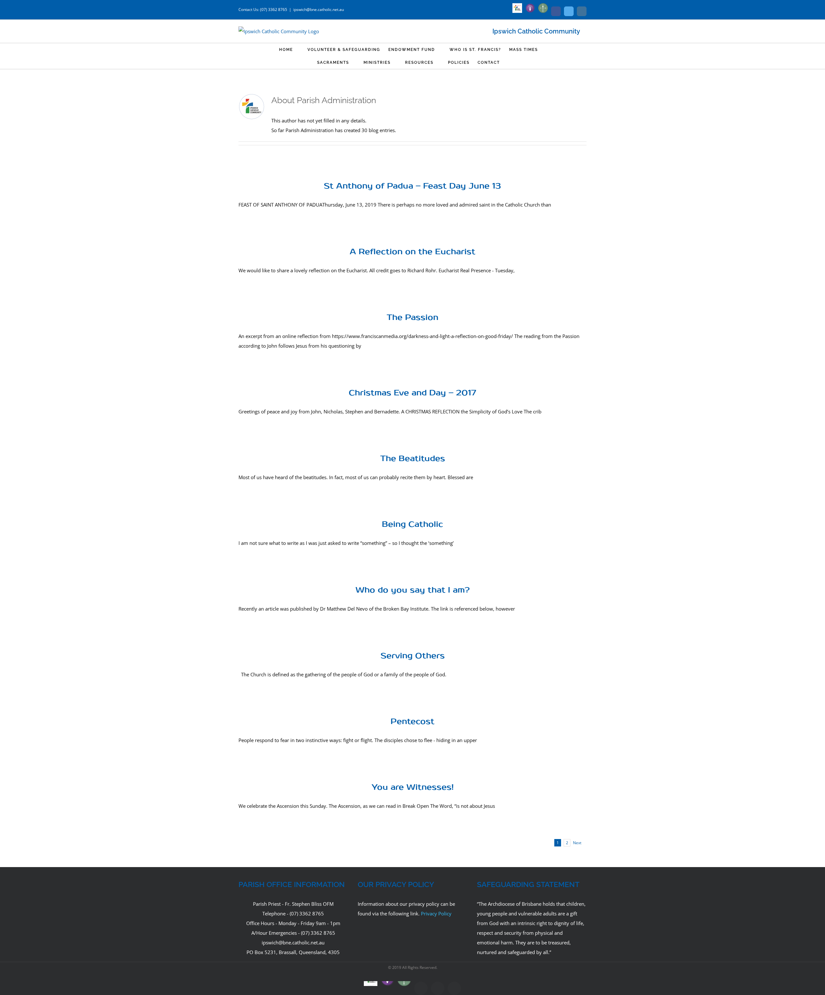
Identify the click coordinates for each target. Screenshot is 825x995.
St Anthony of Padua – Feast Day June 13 (412, 186)
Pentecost (412, 722)
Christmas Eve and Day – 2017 (412, 393)
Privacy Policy (436, 913)
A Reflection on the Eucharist (412, 252)
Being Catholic (412, 524)
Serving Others (413, 656)
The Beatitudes (412, 459)
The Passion (412, 318)
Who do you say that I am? (412, 590)
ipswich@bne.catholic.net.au (318, 9)
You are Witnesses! (413, 787)
